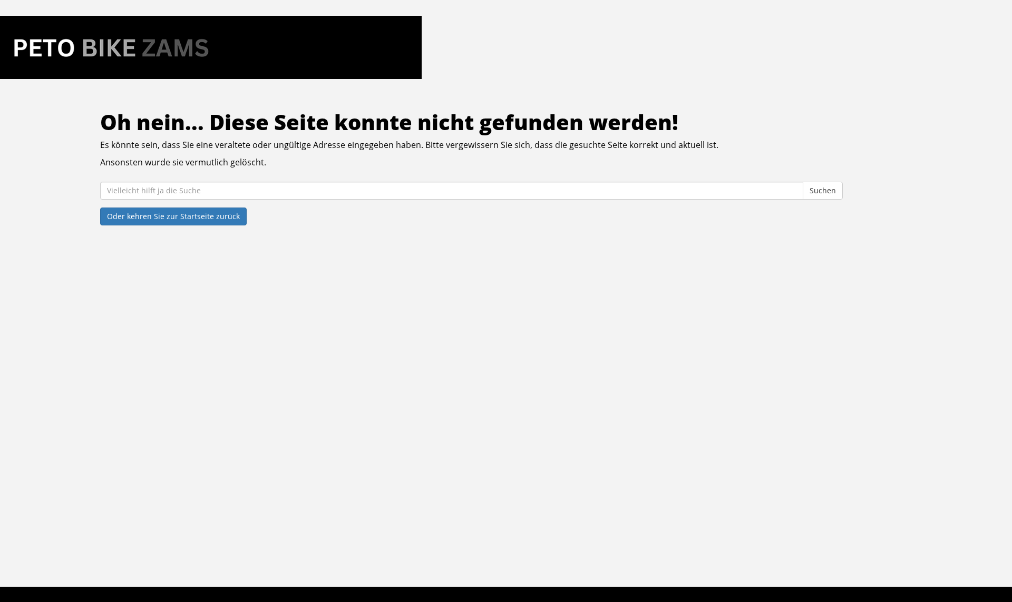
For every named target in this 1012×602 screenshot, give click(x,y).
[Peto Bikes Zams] (210, 47)
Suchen (823, 190)
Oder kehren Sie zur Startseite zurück (173, 216)
